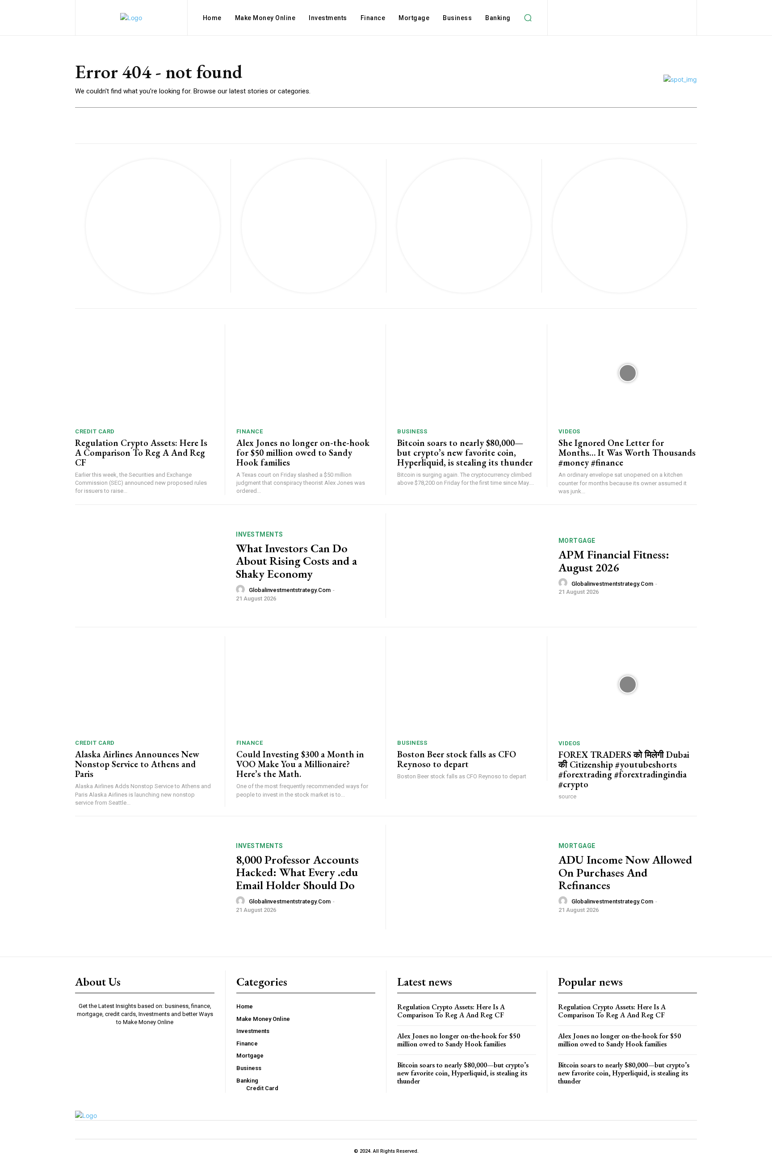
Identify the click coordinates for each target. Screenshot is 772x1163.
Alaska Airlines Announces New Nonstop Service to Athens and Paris (137, 764)
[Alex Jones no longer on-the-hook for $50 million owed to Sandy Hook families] (305, 372)
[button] (528, 17)
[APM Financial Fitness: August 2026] (472, 565)
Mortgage (577, 540)
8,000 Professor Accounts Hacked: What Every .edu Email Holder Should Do (297, 872)
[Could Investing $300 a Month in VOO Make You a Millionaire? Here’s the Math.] (305, 684)
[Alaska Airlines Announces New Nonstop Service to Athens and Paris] (144, 684)
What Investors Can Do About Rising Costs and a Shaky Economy (296, 561)
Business (412, 431)
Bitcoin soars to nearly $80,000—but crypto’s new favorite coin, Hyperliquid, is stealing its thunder (465, 452)
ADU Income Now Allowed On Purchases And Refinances (625, 872)
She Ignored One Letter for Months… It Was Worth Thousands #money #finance (627, 452)
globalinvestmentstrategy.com (290, 590)
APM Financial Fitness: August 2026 (613, 561)
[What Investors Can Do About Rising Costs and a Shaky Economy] (150, 565)
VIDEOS (569, 431)
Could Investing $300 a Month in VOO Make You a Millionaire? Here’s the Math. (300, 764)
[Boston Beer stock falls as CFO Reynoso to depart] (466, 684)
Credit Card (95, 431)
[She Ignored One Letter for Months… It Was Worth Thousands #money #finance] (627, 372)
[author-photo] (242, 590)
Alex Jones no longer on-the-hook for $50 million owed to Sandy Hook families (302, 452)
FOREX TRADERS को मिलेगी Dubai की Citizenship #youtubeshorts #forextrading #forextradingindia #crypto (623, 769)
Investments (259, 534)
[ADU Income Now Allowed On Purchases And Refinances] (472, 877)
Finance (249, 431)
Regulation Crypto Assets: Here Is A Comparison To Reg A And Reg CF (141, 452)
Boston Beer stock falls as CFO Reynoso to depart (456, 759)
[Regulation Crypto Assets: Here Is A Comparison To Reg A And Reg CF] (144, 372)
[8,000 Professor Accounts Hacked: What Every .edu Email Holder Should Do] (150, 877)
